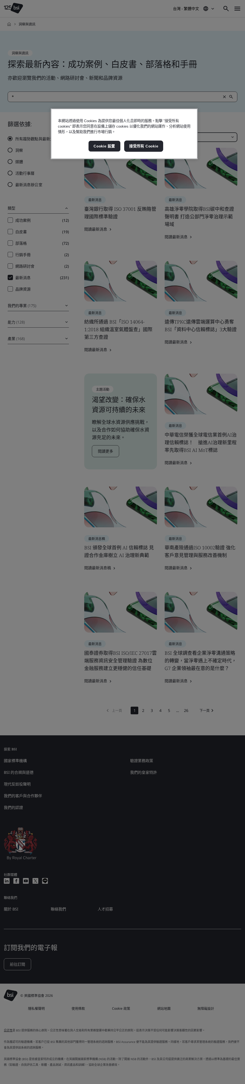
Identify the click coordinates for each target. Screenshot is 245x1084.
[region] (124, 133)
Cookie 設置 (104, 146)
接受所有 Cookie (143, 146)
